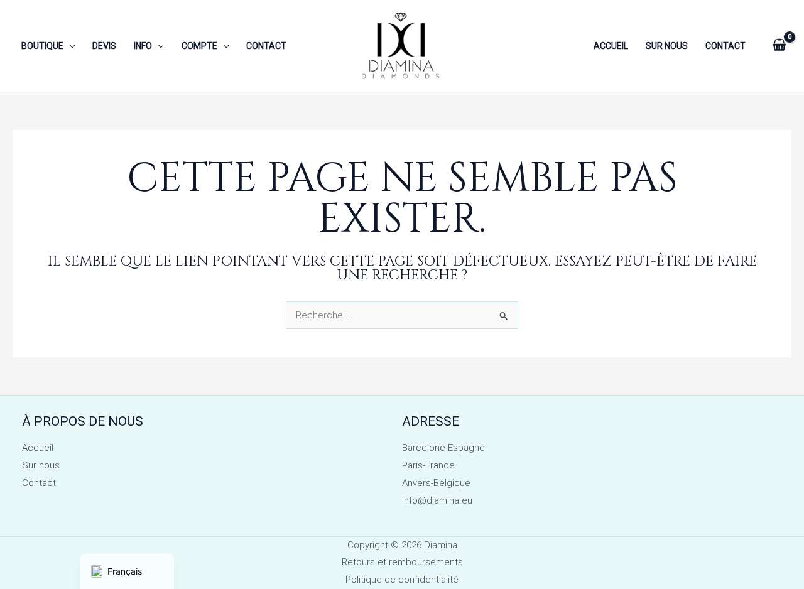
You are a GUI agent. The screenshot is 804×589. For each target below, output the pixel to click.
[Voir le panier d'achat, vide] (779, 46)
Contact (39, 483)
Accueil (37, 447)
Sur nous (41, 465)
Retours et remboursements (402, 562)
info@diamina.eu (437, 500)
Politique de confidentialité (402, 579)
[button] (69, 46)
